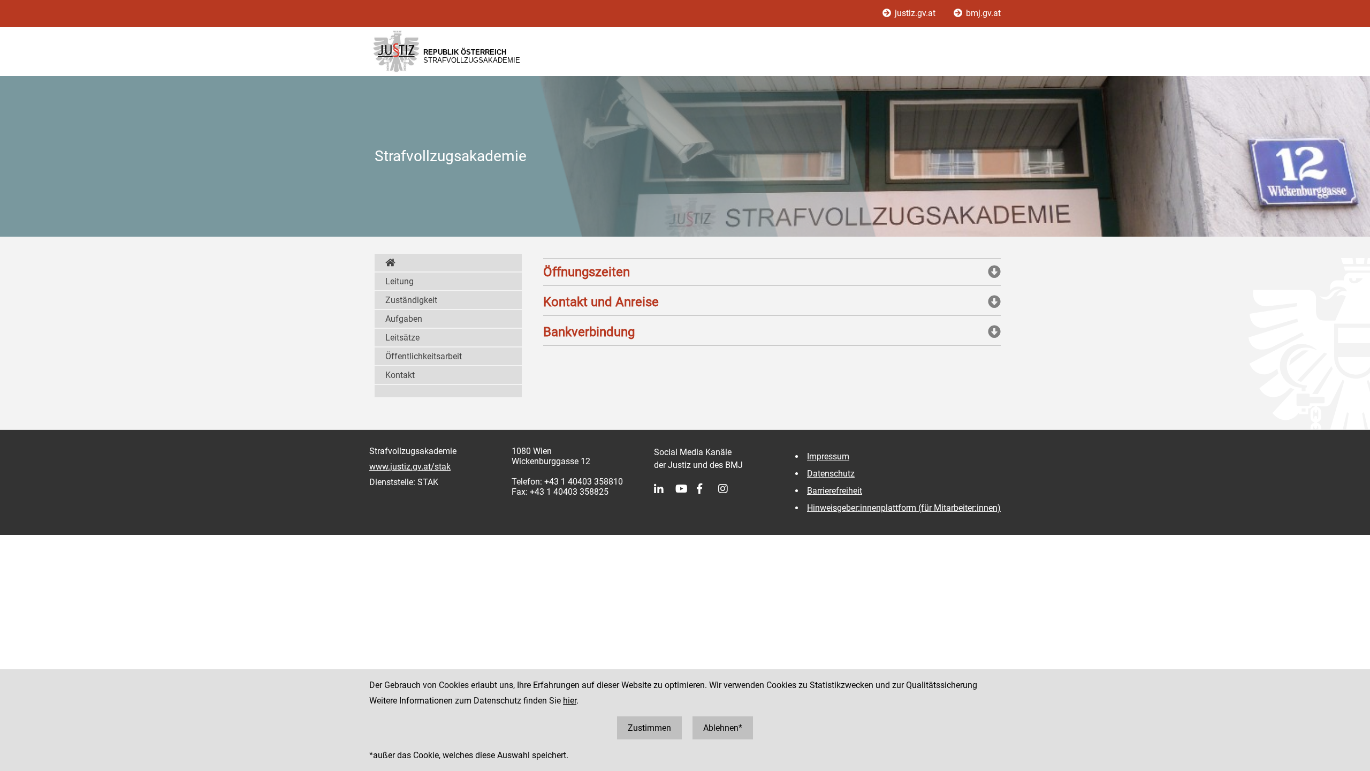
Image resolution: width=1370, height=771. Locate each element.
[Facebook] (707, 488)
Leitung (399, 281)
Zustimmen (649, 728)
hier (569, 701)
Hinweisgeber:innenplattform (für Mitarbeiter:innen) (904, 508)
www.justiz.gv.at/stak (410, 467)
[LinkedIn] (664, 488)
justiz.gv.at (915, 13)
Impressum (828, 456)
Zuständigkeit (411, 300)
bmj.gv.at (982, 13)
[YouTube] (686, 488)
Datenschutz (831, 473)
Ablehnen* (722, 728)
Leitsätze (402, 337)
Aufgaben (403, 319)
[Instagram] (729, 488)
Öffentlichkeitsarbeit (423, 356)
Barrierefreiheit (834, 491)
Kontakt (400, 375)
